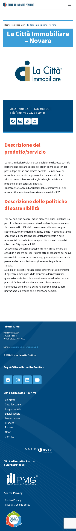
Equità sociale (12, 413)
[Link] (27, 121)
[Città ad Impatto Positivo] (19, 4)
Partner (9, 427)
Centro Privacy (13, 500)
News (8, 432)
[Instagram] (34, 121)
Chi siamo (10, 400)
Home (7, 24)
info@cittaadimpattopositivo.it (24, 346)
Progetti (9, 422)
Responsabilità (13, 409)
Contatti (9, 436)
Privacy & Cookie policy (17, 504)
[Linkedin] (27, 379)
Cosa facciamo (13, 404)
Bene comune (12, 418)
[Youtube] (37, 379)
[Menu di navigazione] (69, 4)
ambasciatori (18, 24)
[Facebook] (13, 121)
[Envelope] (20, 121)
